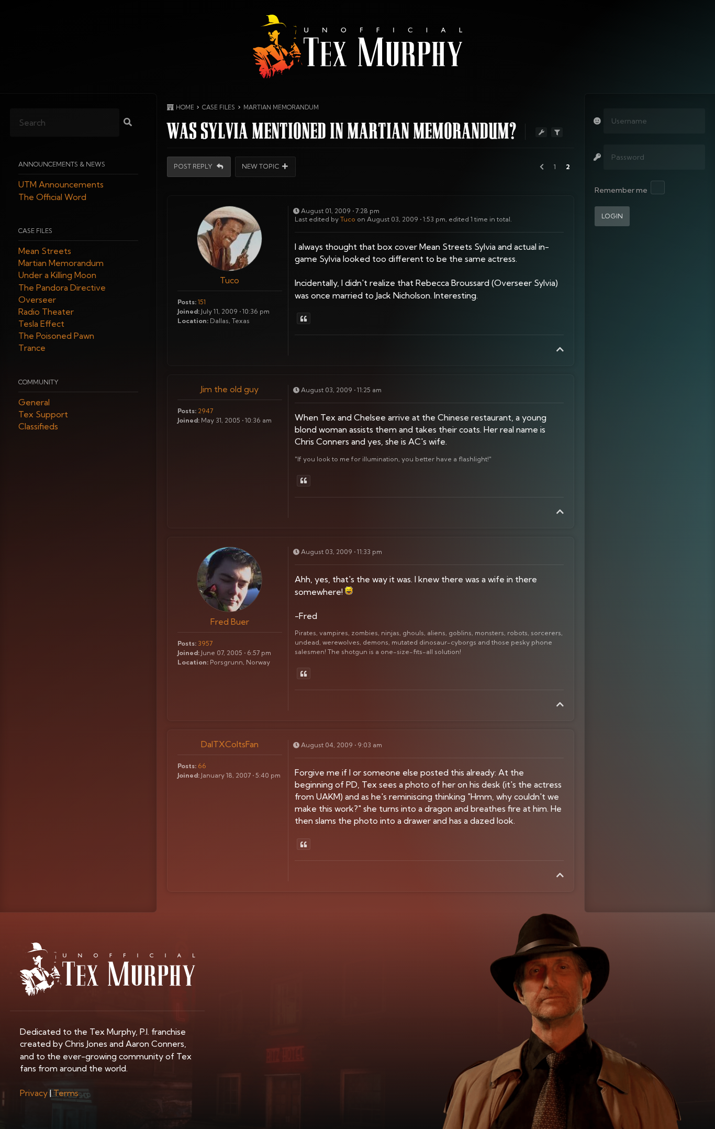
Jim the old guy (229, 389)
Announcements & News (61, 165)
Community (38, 382)
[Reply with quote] (303, 318)
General (34, 402)
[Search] (127, 123)
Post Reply (194, 167)
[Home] (357, 47)
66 (202, 766)
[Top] (560, 349)
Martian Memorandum (61, 263)
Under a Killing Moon (57, 275)
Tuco (229, 280)
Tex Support (43, 414)
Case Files (35, 231)
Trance (32, 348)
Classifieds (38, 427)
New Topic (261, 167)
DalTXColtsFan (230, 744)
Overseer (37, 299)
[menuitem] (34, 1093)
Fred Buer (229, 621)
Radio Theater (46, 311)
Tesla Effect (41, 324)
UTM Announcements (61, 185)
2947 (205, 411)
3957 (205, 643)
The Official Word (52, 197)
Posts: (186, 302)
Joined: (188, 311)
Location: (192, 321)
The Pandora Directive (62, 287)
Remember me (621, 190)
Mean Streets (44, 251)
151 (202, 302)
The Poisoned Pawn (56, 336)
